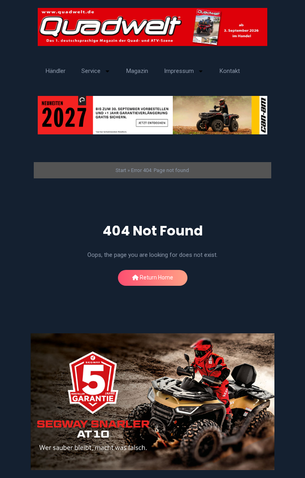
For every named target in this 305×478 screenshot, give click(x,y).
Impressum (179, 71)
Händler (56, 71)
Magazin (137, 71)
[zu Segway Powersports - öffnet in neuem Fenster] (152, 401)
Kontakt (230, 71)
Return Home (156, 277)
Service (90, 71)
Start (121, 170)
